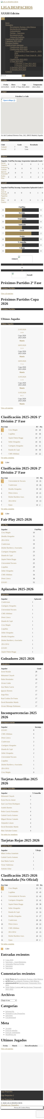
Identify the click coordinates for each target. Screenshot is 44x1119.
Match (22, 341)
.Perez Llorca (5, 578)
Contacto (8, 72)
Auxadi (3, 149)
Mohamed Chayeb (7, 675)
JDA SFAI (12, 501)
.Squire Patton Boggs (8, 559)
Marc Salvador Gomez (9, 831)
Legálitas (11, 434)
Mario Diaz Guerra (3, 200)
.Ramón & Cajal (7, 555)
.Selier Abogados (7, 571)
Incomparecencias (16, 35)
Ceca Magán (12, 430)
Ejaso (10, 505)
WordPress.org (10, 1035)
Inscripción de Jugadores (19, 29)
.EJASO (4, 582)
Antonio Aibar (6, 869)
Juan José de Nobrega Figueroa (4, 193)
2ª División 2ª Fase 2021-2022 (25, 65)
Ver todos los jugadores (9, 834)
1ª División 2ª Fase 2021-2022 (25, 63)
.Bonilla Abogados (7, 536)
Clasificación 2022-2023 (18, 59)
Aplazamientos (15, 31)
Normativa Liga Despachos (15, 1013)
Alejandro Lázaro (7, 823)
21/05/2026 (22, 329)
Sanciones (9, 966)
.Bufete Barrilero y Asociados (11, 548)
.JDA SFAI (5, 540)
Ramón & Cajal (14, 450)
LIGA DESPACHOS (17, 7)
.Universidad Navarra (8, 563)
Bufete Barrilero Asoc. (16, 497)
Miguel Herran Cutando (9, 819)
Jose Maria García (7, 687)
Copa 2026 (9, 960)
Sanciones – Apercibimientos (15, 962)
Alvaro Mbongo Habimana (10, 706)
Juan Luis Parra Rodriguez (10, 804)
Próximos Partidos (11, 43)
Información (9, 1011)
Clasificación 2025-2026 (14, 39)
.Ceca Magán (5, 532)
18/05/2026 (22, 345)
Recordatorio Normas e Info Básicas (23, 27)
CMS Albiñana (13, 454)
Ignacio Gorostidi (4, 173)
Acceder (8, 1028)
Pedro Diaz (3, 177)
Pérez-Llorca (13, 493)
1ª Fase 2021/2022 (16, 61)
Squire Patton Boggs (15, 438)
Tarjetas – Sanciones (17, 33)
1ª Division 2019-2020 (18, 68)
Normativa (9, 25)
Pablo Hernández (7, 679)
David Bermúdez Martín (9, 702)
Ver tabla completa (7, 458)
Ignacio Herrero (6, 691)
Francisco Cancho (4, 168)
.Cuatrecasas (5, 544)
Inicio (7, 23)
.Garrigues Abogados (8, 552)
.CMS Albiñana (6, 575)
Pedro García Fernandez (9, 811)
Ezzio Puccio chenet (8, 800)
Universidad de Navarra (16, 481)
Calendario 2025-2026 (13, 41)
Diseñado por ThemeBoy (10, 1105)
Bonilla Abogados (14, 489)
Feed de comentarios (12, 1032)
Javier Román (6, 672)
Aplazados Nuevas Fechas (14, 964)
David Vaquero (4, 164)
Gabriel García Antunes (9, 815)
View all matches (7, 294)
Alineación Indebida (17, 37)
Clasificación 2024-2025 (18, 47)
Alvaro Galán (6, 683)
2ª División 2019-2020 (18, 70)
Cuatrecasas (12, 485)
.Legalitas (4, 567)
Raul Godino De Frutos (9, 698)
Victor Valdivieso (7, 865)
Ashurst (4, 147)
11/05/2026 (22, 377)
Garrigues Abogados (15, 446)
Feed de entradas (11, 1030)
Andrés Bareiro (6, 808)
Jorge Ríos (5, 695)
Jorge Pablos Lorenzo (13, 987)
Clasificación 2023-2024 (18, 49)
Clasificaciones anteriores (14, 45)
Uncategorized (10, 1018)
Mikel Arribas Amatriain (9, 853)
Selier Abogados (14, 442)
